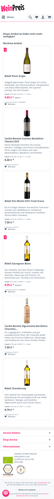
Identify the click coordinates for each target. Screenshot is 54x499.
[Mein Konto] (43, 17)
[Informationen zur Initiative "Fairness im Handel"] (8, 471)
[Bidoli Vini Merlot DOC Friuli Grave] (27, 186)
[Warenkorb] (49, 17)
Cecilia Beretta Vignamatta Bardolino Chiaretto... (26, 327)
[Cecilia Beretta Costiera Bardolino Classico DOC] (27, 123)
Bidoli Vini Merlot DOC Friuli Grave (24, 201)
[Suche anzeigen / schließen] (30, 17)
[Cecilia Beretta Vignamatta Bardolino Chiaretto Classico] (27, 311)
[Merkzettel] (36, 17)
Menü (10, 17)
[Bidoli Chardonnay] (27, 373)
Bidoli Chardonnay (15, 388)
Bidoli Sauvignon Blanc (18, 263)
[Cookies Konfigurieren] (5, 493)
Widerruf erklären (27, 489)
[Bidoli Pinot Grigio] (27, 61)
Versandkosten (42, 483)
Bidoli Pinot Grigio (15, 76)
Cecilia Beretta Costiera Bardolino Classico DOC (24, 140)
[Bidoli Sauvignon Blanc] (27, 248)
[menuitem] (7, 17)
